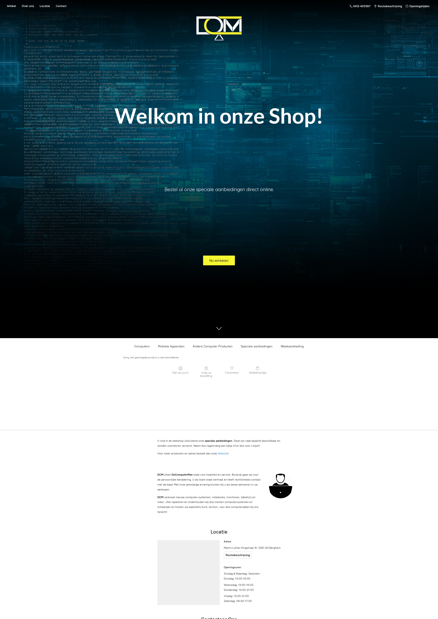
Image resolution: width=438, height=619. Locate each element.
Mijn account (180, 372)
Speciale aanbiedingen (256, 346)
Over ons (28, 6)
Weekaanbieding (292, 346)
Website (223, 453)
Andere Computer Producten (213, 346)
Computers (142, 346)
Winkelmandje (257, 372)
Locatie (45, 6)
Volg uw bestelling (206, 374)
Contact (61, 6)
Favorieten (232, 372)
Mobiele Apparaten (171, 346)
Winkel (11, 6)
